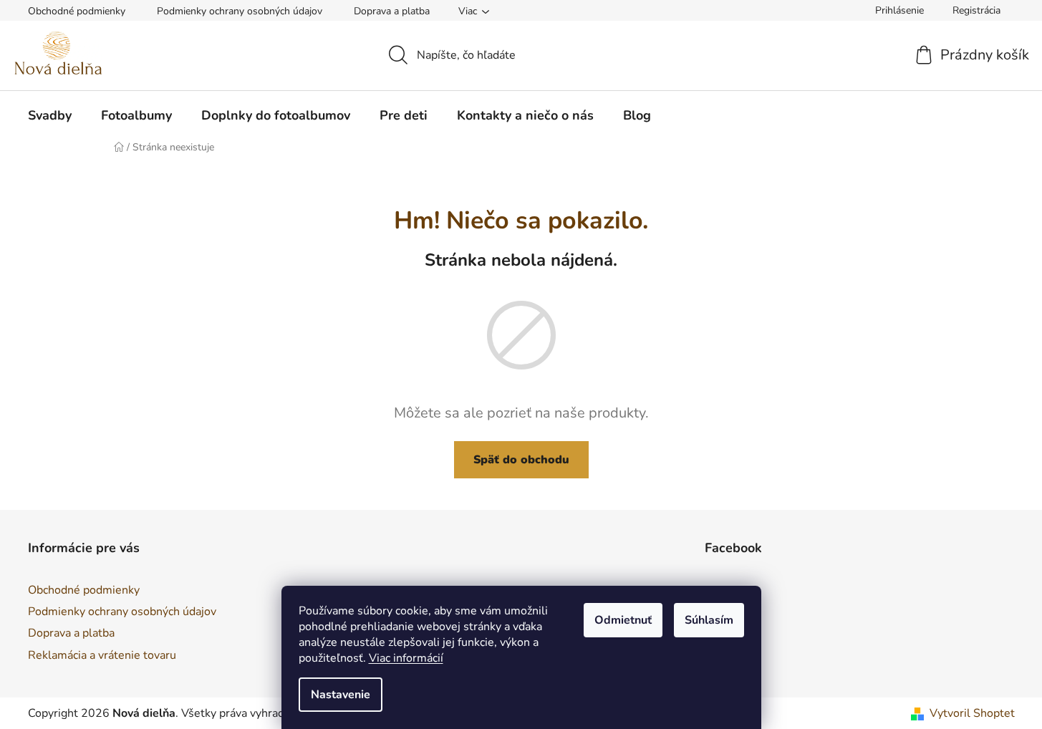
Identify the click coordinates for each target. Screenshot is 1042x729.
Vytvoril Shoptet (972, 713)
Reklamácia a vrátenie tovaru (102, 655)
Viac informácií (406, 658)
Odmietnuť (623, 620)
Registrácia (976, 10)
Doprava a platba (392, 11)
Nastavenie (340, 695)
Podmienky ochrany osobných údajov (239, 11)
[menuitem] (50, 115)
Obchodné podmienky (76, 11)
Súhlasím (709, 620)
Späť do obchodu (521, 460)
